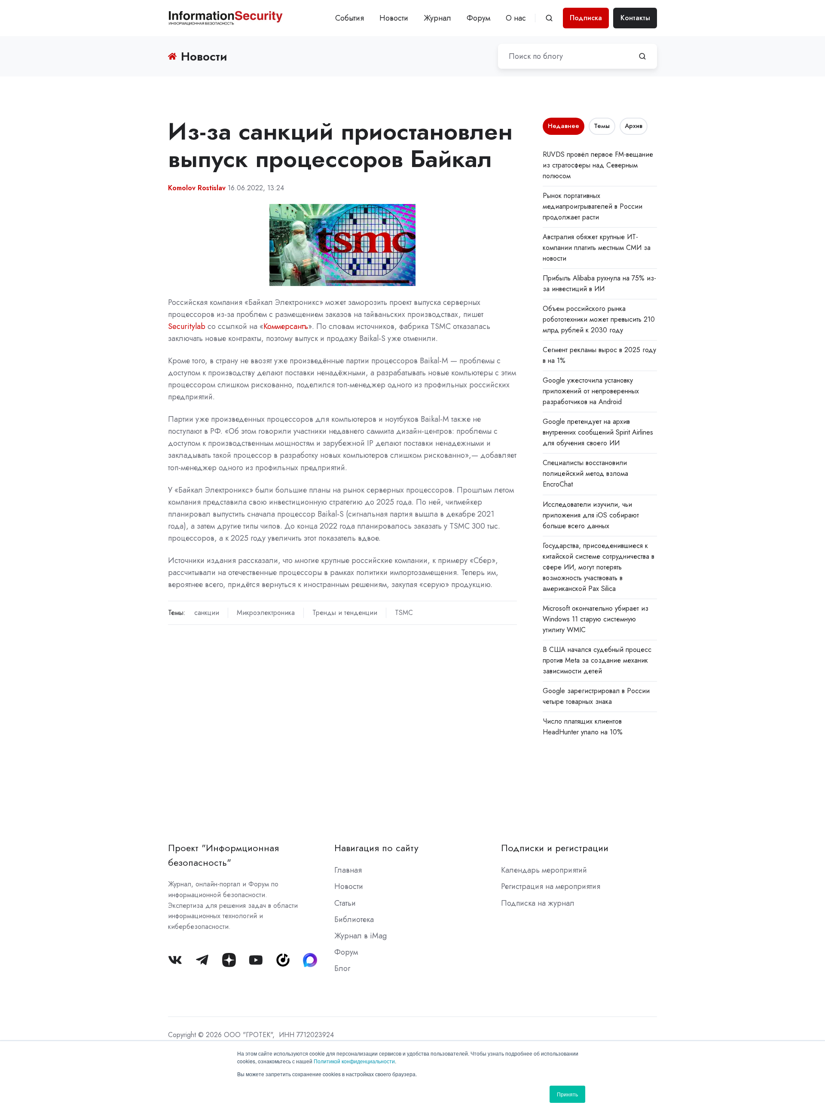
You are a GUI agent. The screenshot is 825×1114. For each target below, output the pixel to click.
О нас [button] (516, 18)
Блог (342, 968)
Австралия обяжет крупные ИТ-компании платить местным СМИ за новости (597, 247)
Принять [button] (567, 1094)
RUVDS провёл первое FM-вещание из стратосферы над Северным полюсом (598, 165)
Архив (633, 126)
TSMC (404, 613)
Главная (348, 870)
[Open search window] (549, 18)
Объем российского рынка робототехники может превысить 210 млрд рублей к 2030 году (599, 319)
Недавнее (563, 126)
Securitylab (186, 326)
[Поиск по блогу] (642, 56)
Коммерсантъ (285, 326)
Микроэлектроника (266, 613)
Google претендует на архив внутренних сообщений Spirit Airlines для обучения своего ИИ (598, 432)
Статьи (345, 903)
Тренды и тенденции (344, 613)
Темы (602, 126)
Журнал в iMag (360, 935)
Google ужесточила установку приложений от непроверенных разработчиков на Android (591, 391)
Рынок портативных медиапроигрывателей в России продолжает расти (592, 206)
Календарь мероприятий (544, 870)
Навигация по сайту (376, 848)
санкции (206, 613)
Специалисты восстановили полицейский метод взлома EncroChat (585, 473)
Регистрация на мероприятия (550, 886)
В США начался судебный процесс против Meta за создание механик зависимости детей (597, 660)
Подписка (586, 18)
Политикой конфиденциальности (354, 1061)
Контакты (635, 18)
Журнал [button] (437, 18)
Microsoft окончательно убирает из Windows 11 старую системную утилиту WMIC (595, 619)
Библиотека (354, 919)
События (349, 18)
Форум (478, 18)
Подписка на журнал (537, 903)
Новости (393, 18)
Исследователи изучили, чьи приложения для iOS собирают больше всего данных (591, 515)
